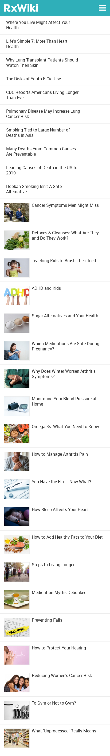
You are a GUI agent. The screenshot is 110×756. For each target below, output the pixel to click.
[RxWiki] (21, 7)
